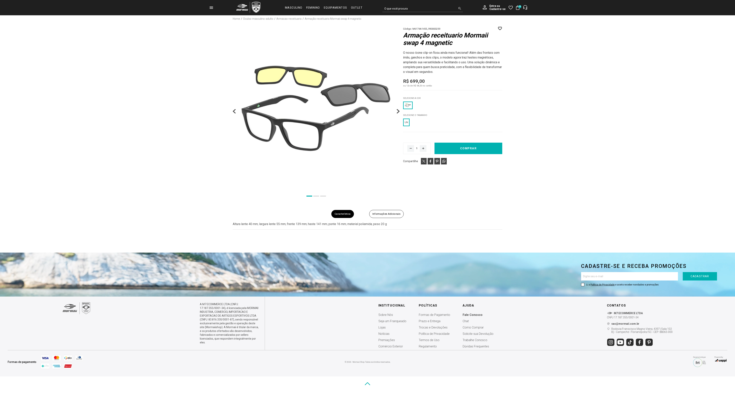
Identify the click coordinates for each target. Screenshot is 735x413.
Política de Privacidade (602, 284)
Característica (343, 213)
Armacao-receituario (289, 18)
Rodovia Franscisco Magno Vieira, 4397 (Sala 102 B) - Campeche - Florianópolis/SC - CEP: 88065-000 (642, 330)
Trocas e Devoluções (433, 327)
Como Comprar (473, 327)
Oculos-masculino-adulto (258, 18)
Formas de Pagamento (434, 315)
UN (406, 122)
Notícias (384, 334)
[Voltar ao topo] (367, 383)
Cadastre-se (497, 9)
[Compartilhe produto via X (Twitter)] (424, 161)
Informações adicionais (386, 213)
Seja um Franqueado (392, 321)
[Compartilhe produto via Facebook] (430, 161)
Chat (466, 321)
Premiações (386, 340)
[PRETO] (408, 105)
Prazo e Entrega (429, 321)
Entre (492, 5)
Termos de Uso (429, 340)
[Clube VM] (76, 313)
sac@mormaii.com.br (625, 323)
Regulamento (428, 346)
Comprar (468, 148)
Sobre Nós (385, 315)
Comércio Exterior (390, 346)
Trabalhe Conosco (475, 340)
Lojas (382, 327)
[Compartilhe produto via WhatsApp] (444, 161)
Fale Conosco (473, 315)
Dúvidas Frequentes (476, 346)
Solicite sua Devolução (478, 334)
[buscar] (460, 8)
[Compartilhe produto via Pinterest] (437, 161)
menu (211, 7)
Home (237, 18)
